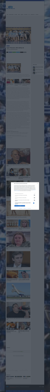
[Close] (37, 183)
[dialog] (25, 196)
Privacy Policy (29, 208)
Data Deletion (20, 208)
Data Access (25, 208)
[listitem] (25, 193)
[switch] (34, 195)
